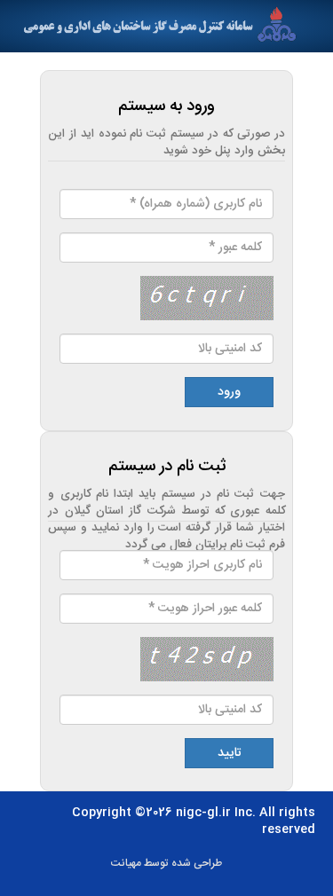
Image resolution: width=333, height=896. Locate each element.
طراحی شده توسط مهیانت (167, 863)
